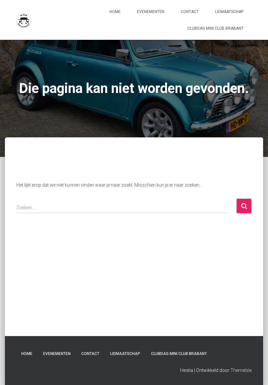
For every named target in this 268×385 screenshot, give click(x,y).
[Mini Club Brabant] (23, 20)
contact (190, 11)
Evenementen (150, 11)
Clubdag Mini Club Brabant (215, 28)
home (115, 11)
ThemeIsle (241, 370)
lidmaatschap (229, 11)
